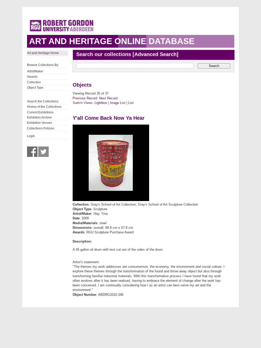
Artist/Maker (35, 71)
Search (214, 66)
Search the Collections (42, 101)
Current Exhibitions (40, 112)
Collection (34, 82)
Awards (32, 76)
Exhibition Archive (39, 117)
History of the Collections (44, 107)
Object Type (35, 87)
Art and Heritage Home (43, 53)
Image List (117, 103)
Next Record (108, 98)
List (131, 103)
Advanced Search (155, 54)
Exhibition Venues (39, 123)
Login (31, 136)
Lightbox (101, 103)
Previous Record (85, 98)
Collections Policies (40, 128)
